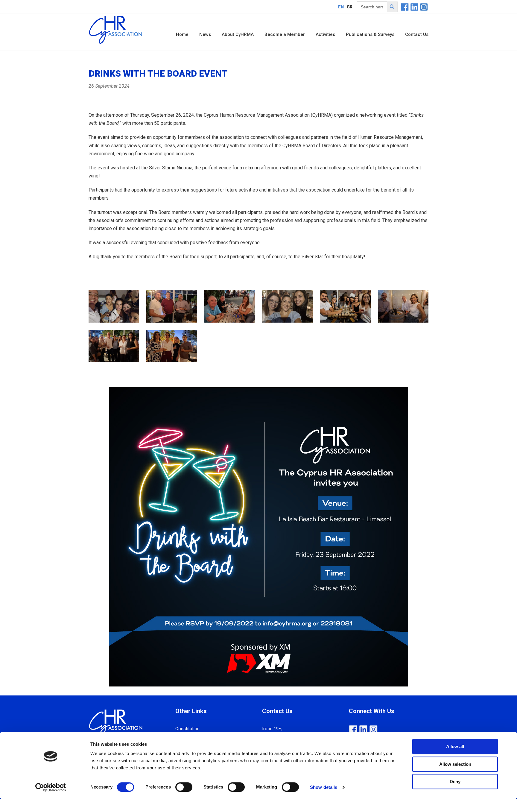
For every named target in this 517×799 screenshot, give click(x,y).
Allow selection (455, 764)
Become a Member (284, 34)
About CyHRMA (238, 34)
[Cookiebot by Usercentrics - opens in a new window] (51, 787)
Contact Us (416, 34)
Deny (455, 781)
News (205, 34)
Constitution (187, 728)
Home (182, 34)
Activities (325, 34)
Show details (323, 787)
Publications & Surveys (370, 34)
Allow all (455, 746)
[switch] (183, 787)
